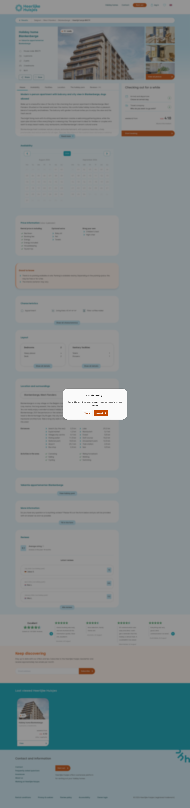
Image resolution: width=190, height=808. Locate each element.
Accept (99, 413)
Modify (87, 413)
